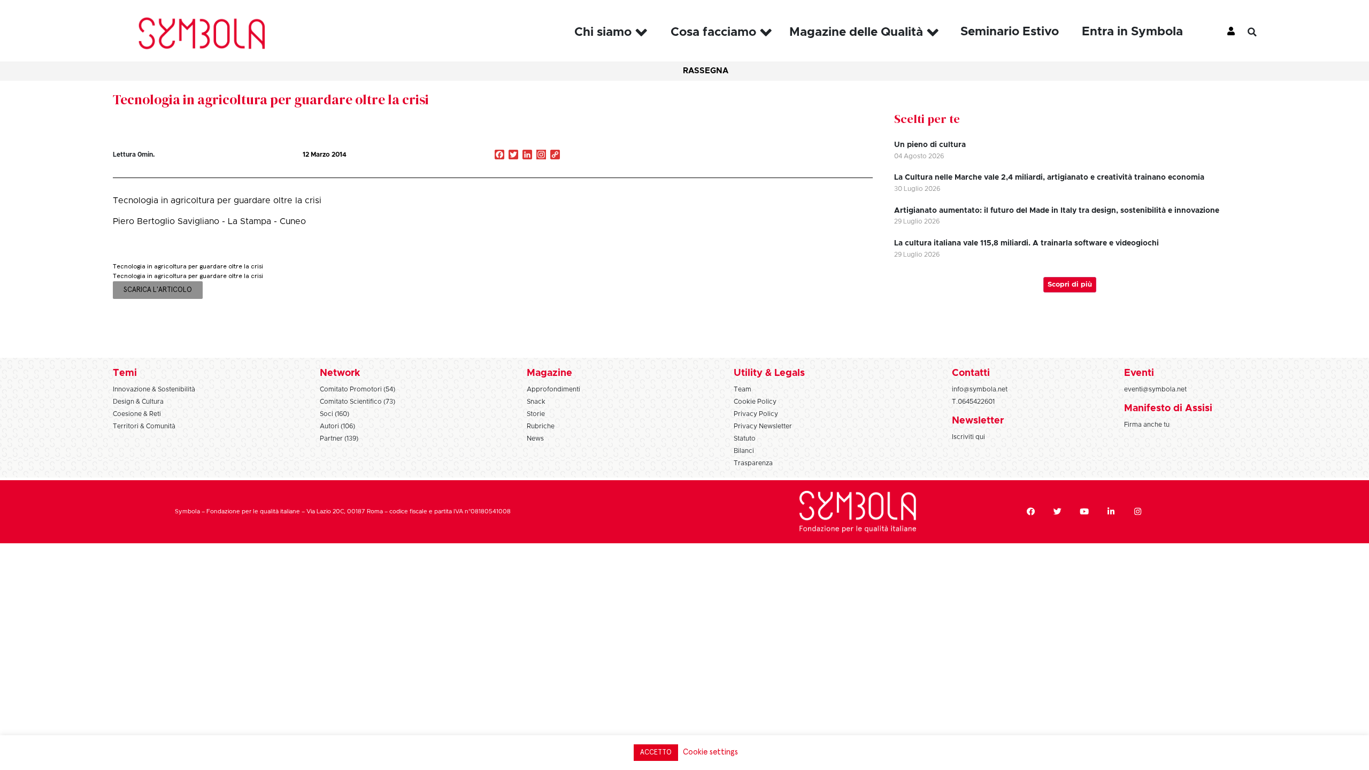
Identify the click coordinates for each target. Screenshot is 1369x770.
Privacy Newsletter (763, 426)
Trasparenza (753, 463)
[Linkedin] (1111, 512)
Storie (536, 414)
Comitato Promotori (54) (357, 389)
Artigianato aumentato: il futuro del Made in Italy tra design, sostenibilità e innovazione (1056, 210)
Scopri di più (1070, 284)
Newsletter (978, 421)
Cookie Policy (755, 401)
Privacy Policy (756, 414)
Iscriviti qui (968, 437)
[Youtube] (1084, 512)
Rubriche (541, 426)
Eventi (1139, 373)
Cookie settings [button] (710, 752)
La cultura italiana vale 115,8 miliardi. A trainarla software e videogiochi (1026, 243)
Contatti (971, 373)
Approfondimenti (553, 389)
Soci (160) (334, 414)
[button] (1260, 32)
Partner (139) (339, 438)
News (535, 438)
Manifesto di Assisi (1168, 408)
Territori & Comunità (144, 426)
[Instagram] (541, 155)
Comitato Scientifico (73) (357, 401)
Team (742, 389)
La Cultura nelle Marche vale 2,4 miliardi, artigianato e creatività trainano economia (1049, 177)
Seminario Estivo (1009, 32)
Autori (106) (337, 426)
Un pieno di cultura (930, 145)
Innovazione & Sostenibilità (154, 389)
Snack (536, 401)
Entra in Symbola (1132, 32)
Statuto (745, 438)
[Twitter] (1058, 512)
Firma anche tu (1147, 424)
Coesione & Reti (137, 414)
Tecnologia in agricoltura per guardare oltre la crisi (271, 99)
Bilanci (744, 451)
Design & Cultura (138, 401)
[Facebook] (1031, 512)
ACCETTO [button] (656, 752)
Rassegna (705, 71)
